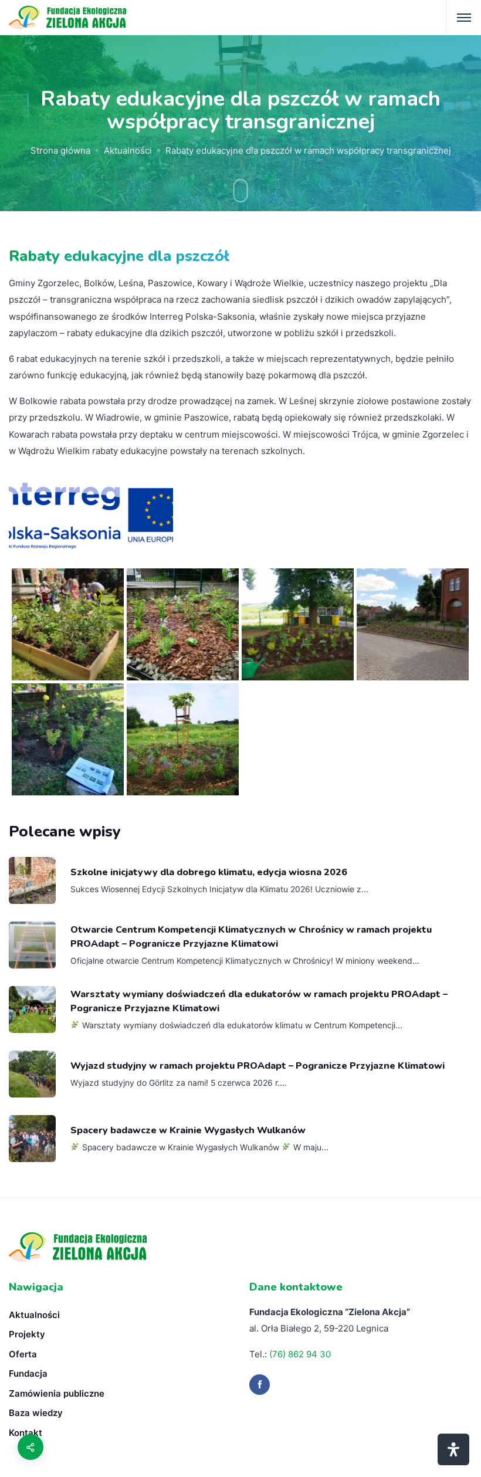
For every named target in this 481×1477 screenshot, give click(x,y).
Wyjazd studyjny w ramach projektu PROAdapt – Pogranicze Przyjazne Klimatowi (257, 1065)
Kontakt (25, 1432)
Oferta (23, 1354)
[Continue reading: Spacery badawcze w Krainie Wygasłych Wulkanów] (32, 1138)
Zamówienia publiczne (56, 1393)
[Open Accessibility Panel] (453, 1449)
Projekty (27, 1334)
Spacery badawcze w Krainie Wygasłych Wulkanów (188, 1130)
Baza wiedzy (36, 1412)
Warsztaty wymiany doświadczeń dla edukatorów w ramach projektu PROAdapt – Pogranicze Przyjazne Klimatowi (259, 1001)
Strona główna (60, 150)
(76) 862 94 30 (300, 1354)
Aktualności (128, 150)
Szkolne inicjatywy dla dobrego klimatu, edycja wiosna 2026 (208, 872)
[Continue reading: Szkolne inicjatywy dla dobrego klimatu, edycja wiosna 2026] (32, 880)
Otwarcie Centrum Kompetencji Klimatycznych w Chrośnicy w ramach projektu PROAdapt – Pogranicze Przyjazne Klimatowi (251, 936)
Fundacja (28, 1373)
